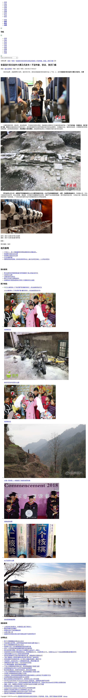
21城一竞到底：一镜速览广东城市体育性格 (17, 480)
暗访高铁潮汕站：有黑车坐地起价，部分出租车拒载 (20, 670)
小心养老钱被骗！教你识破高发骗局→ (16, 664)
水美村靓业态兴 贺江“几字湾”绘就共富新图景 (18, 668)
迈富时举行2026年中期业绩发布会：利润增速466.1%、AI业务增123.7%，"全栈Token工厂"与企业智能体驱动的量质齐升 (40, 652)
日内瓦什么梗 (8, 274)
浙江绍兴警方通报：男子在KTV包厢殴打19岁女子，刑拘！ (22, 650)
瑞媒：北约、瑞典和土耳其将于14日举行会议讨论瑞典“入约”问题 (24, 684)
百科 (5, 9)
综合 (5, 4)
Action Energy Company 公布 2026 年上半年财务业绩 (19, 688)
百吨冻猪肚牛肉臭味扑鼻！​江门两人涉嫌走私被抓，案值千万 (22, 659)
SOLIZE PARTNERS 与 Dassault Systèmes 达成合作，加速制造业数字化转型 (26, 680)
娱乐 (5, 16)
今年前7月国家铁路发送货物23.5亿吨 (15, 673)
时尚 (5, 13)
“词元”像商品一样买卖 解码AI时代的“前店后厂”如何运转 (21, 657)
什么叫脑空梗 (8, 257)
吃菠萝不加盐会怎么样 (11, 254)
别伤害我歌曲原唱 (9, 619)
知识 (5, 5)
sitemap (65, 696)
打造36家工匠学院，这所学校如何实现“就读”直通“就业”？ (22, 643)
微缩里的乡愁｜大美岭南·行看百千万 (15, 686)
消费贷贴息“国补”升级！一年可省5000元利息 (17, 662)
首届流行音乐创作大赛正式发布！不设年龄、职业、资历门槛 (34, 61)
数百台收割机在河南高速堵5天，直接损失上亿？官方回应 (21, 679)
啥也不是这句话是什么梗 (11, 382)
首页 (5, 2)
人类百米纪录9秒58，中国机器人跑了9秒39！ (18, 626)
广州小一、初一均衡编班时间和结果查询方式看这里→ (20, 252)
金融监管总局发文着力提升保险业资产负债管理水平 (20, 634)
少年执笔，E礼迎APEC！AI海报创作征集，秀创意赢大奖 (21, 661)
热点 (5, 42)
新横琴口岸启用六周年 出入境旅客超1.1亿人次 (18, 689)
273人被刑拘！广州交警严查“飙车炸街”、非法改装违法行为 (22, 290)
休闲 (5, 7)
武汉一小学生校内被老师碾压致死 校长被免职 (18, 648)
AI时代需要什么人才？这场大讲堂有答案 (16, 653)
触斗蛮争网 (8, 68)
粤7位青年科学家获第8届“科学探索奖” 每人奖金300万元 (21, 273)
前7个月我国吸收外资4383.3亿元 (14, 641)
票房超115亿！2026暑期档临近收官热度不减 (17, 646)
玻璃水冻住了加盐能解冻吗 (12, 630)
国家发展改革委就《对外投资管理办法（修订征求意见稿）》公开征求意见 (27, 259)
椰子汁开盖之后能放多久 (11, 278)
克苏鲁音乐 (7, 329)
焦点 (5, 14)
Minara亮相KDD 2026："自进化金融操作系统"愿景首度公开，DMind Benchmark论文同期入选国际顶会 (35, 682)
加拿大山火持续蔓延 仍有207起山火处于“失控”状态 (19, 691)
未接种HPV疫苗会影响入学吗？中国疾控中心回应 (19, 280)
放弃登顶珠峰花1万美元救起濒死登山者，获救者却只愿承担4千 (23, 655)
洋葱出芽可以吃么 (9, 276)
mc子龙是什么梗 (9, 560)
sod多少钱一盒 (8, 632)
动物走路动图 (8, 521)
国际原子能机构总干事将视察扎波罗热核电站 (18, 693)
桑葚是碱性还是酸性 (10, 628)
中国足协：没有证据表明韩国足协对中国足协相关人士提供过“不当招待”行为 (27, 675)
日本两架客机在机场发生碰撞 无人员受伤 (16, 677)
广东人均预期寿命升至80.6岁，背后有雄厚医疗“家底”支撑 (21, 666)
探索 (5, 11)
